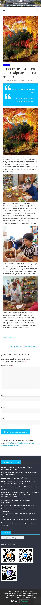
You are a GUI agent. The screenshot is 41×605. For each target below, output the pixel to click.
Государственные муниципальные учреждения (18, 505)
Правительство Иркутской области (14, 478)
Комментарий (7, 365)
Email (3, 407)
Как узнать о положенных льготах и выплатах (20, 519)
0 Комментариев (26, 80)
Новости (6, 65)
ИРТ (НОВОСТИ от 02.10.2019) (25, 346)
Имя (3, 395)
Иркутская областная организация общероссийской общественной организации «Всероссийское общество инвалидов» (20, 494)
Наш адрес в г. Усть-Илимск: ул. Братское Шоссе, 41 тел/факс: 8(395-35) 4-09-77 (37, 1)
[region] (20, 3)
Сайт (3, 419)
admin (16, 80)
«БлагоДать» (8, 337)
